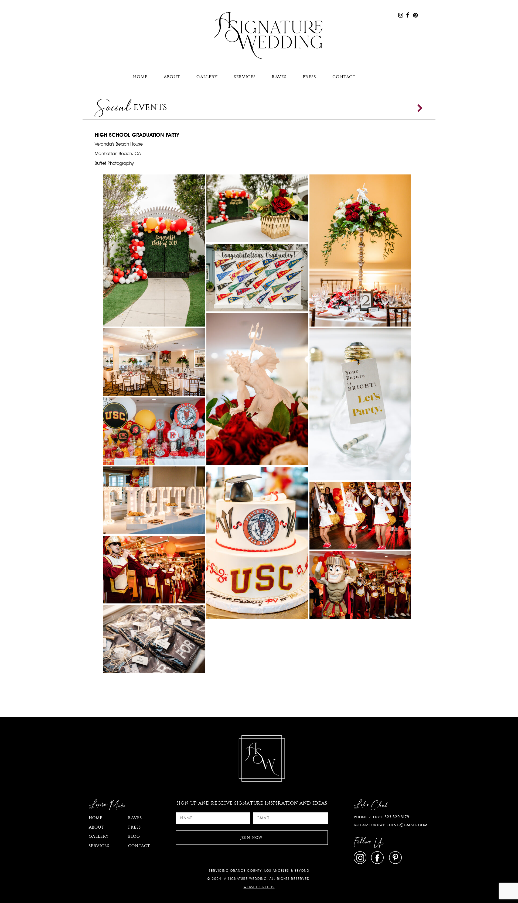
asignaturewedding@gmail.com (391, 824)
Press (309, 76)
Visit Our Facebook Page (408, 15)
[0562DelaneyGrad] (154, 569)
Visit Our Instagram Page (400, 15)
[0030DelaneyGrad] (360, 250)
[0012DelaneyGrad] (257, 542)
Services (245, 76)
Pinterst (415, 15)
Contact (344, 76)
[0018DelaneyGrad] (154, 250)
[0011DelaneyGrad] (257, 388)
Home (140, 76)
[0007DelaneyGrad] (154, 361)
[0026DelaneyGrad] (154, 500)
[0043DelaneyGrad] (257, 277)
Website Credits (259, 887)
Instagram (361, 857)
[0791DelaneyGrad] (154, 638)
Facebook (377, 857)
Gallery (207, 76)
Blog (134, 836)
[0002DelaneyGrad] (154, 430)
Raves (279, 76)
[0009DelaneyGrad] (360, 403)
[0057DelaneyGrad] (257, 208)
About (172, 76)
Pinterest (394, 857)
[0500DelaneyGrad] (360, 515)
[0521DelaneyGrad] (360, 584)
